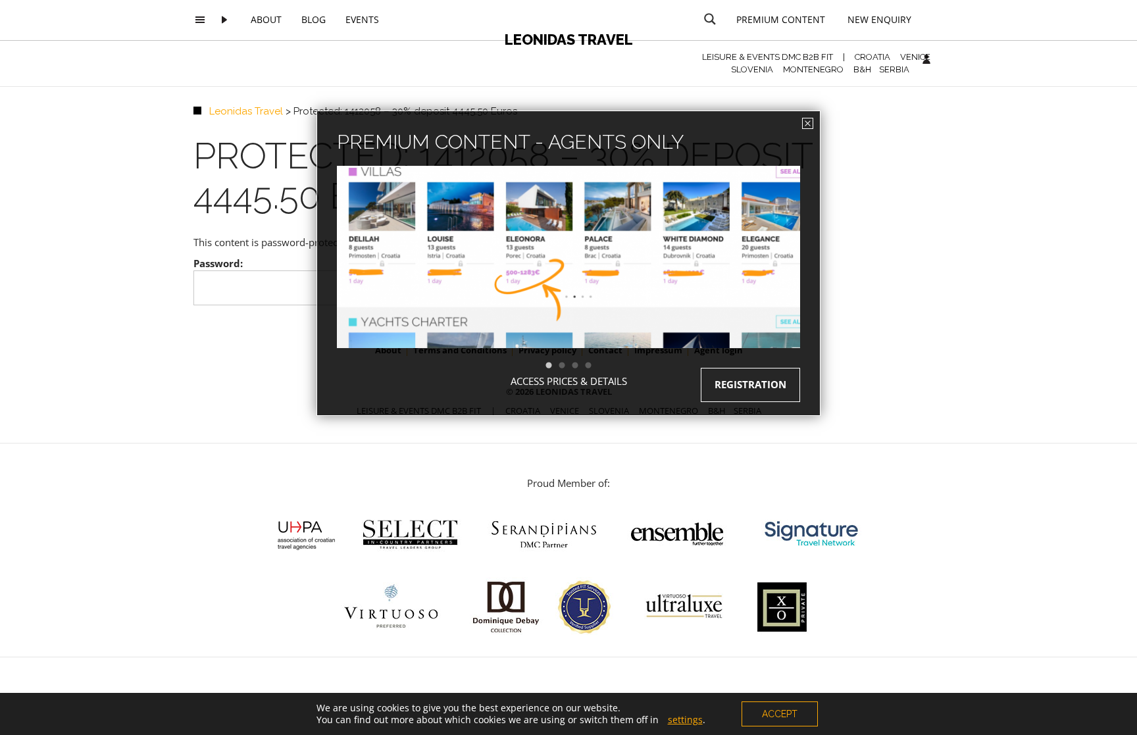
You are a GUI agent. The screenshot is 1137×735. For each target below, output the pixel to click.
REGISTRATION (750, 384)
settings (685, 720)
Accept (779, 714)
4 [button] (594, 365)
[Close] (807, 123)
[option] (568, 280)
